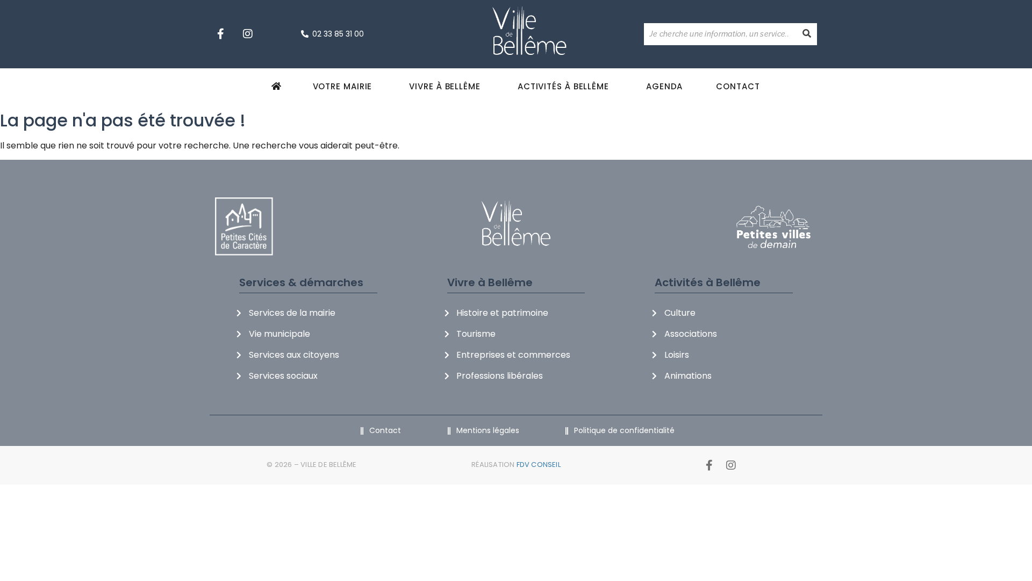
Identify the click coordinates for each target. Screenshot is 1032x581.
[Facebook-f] (220, 33)
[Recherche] (807, 34)
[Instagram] (247, 33)
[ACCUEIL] (278, 86)
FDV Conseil (539, 464)
